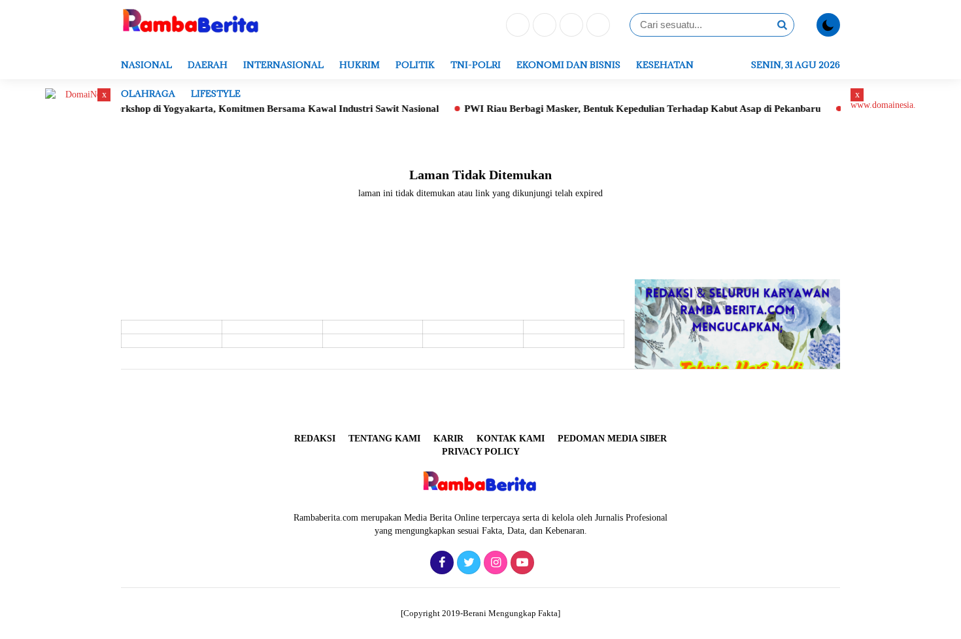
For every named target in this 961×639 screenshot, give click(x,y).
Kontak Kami (511, 438)
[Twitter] (543, 26)
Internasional (283, 65)
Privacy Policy (481, 452)
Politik (415, 65)
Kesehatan (665, 65)
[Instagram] (569, 26)
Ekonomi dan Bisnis (568, 65)
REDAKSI (314, 438)
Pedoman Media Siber (612, 438)
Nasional (146, 65)
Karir (448, 438)
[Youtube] (596, 26)
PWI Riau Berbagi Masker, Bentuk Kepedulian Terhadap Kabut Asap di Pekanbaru (628, 108)
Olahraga (148, 93)
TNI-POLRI (475, 65)
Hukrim (359, 65)
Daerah (208, 65)
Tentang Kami (384, 438)
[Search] (782, 25)
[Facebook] (516, 26)
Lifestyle (216, 93)
